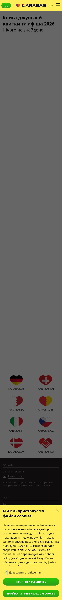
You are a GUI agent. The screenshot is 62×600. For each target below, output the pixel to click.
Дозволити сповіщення (25, 572)
